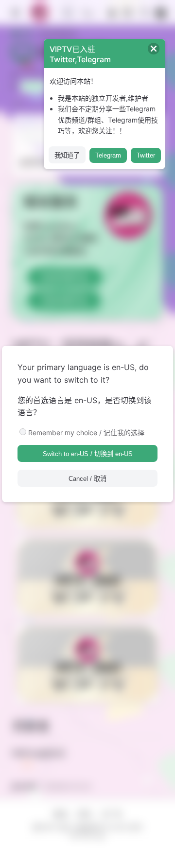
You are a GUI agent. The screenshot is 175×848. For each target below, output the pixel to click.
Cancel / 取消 (87, 478)
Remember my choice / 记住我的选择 (86, 432)
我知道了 (67, 155)
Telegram (108, 155)
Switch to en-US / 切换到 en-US (88, 454)
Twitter (146, 155)
